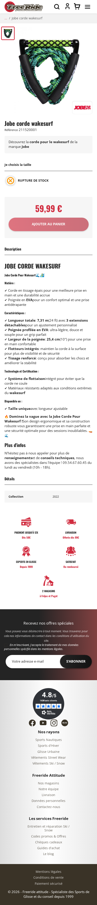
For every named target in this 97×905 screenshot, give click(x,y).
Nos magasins (48, 783)
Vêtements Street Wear (48, 758)
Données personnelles (48, 801)
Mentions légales (48, 872)
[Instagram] (54, 723)
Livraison (48, 795)
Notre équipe (49, 789)
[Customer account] (67, 8)
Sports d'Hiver (48, 746)
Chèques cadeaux (48, 842)
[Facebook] (32, 723)
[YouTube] (43, 722)
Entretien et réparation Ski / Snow (48, 829)
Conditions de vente (48, 878)
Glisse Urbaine (48, 752)
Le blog (48, 854)
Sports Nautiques (48, 740)
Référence (11, 130)
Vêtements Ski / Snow (48, 763)
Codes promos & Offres (48, 836)
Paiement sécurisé (48, 884)
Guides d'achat (48, 848)
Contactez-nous (48, 807)
